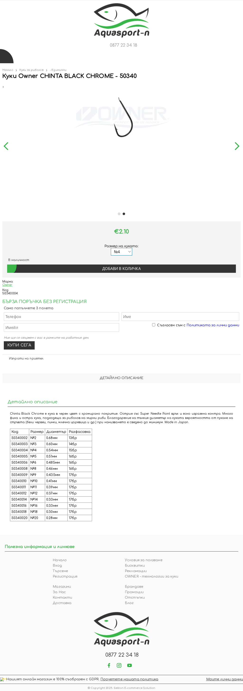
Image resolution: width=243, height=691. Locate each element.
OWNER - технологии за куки (151, 576)
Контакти (62, 597)
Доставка (62, 603)
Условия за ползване (144, 560)
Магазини (62, 586)
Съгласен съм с (198, 325)
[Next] (235, 146)
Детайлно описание (121, 378)
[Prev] (8, 146)
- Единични (58, 70)
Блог (129, 603)
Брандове (134, 586)
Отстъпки (135, 597)
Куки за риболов (31, 70)
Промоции (134, 592)
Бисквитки (135, 565)
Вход (57, 565)
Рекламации (136, 571)
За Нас (59, 592)
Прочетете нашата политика (129, 679)
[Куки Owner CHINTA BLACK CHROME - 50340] (2, 86)
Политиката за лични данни (213, 325)
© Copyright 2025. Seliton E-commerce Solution (121, 688)
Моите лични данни (224, 679)
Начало (7, 70)
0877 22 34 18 (123, 45)
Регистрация (65, 576)
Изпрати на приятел (26, 358)
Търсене (60, 571)
